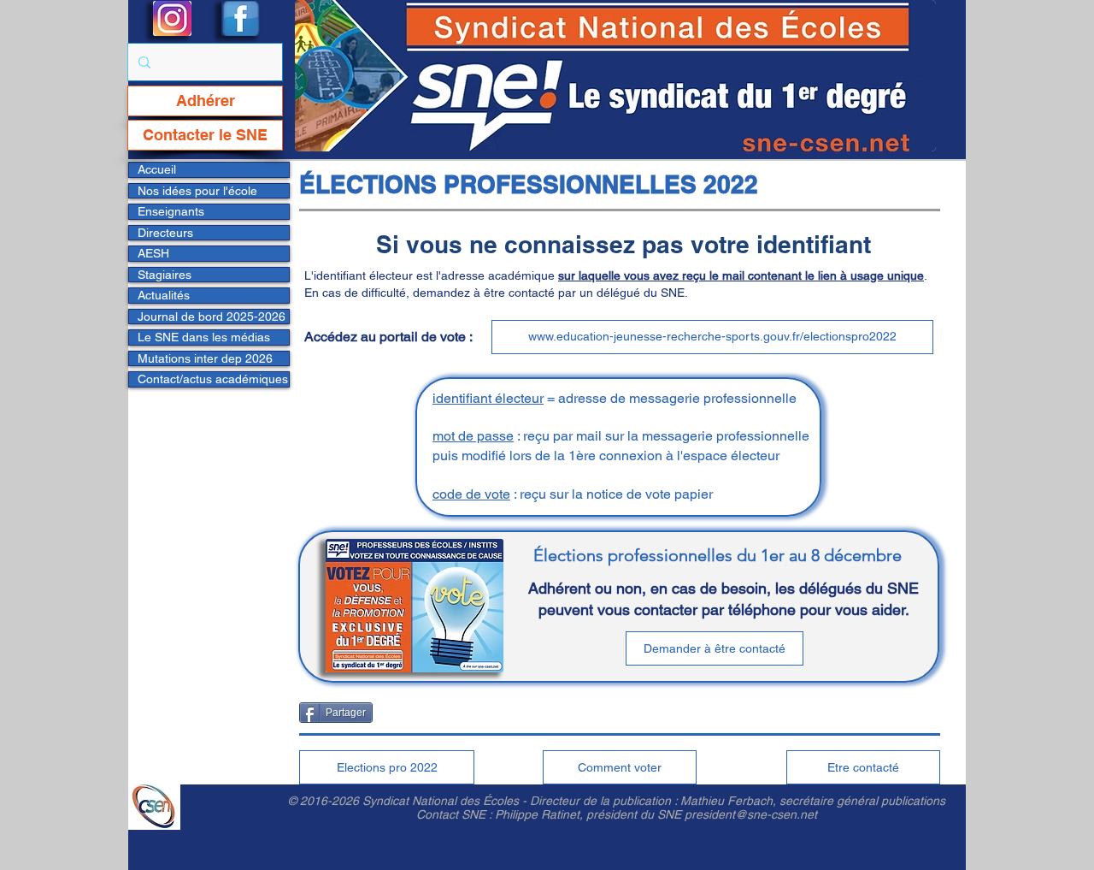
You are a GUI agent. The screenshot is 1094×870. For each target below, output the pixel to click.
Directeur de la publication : (605, 801)
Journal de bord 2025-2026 (211, 316)
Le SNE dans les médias (204, 337)
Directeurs (165, 233)
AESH (153, 253)
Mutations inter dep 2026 (205, 358)
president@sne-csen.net (751, 814)
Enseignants (171, 211)
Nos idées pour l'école (197, 191)
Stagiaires (164, 274)
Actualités (164, 295)
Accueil (157, 169)
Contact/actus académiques (213, 379)
